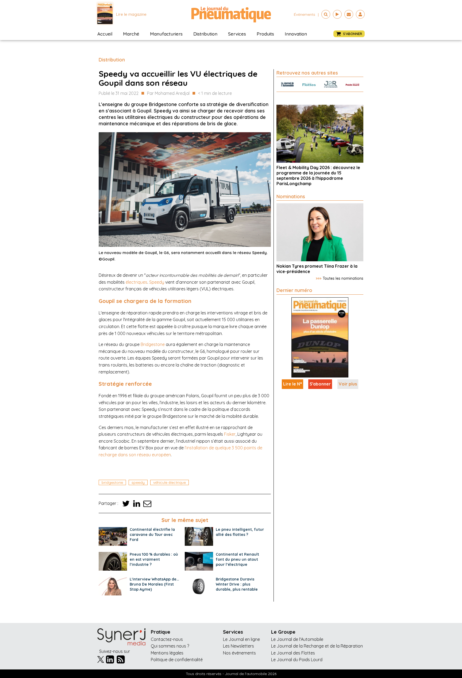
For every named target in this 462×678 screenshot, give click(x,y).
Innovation (296, 34)
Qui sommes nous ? (170, 646)
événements (304, 14)
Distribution (205, 34)
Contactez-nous (167, 639)
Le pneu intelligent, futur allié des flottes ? (240, 532)
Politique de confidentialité (177, 659)
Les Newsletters (238, 646)
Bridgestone (153, 344)
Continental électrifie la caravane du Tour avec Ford (152, 534)
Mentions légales (167, 653)
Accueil (104, 34)
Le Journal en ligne (241, 639)
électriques (136, 282)
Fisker (230, 434)
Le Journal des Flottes (293, 653)
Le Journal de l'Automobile (297, 639)
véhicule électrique (169, 482)
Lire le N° (292, 384)
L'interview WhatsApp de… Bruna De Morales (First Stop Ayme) (154, 584)
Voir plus (348, 384)
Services (237, 34)
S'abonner (320, 384)
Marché (131, 34)
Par (168, 93)
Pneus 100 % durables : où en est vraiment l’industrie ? (154, 559)
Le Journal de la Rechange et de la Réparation (317, 646)
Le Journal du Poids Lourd (296, 659)
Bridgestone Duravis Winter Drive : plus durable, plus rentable (237, 584)
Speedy (156, 282)
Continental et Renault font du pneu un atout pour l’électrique (237, 559)
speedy (138, 482)
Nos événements (239, 653)
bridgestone (112, 482)
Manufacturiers (166, 34)
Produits (265, 34)
